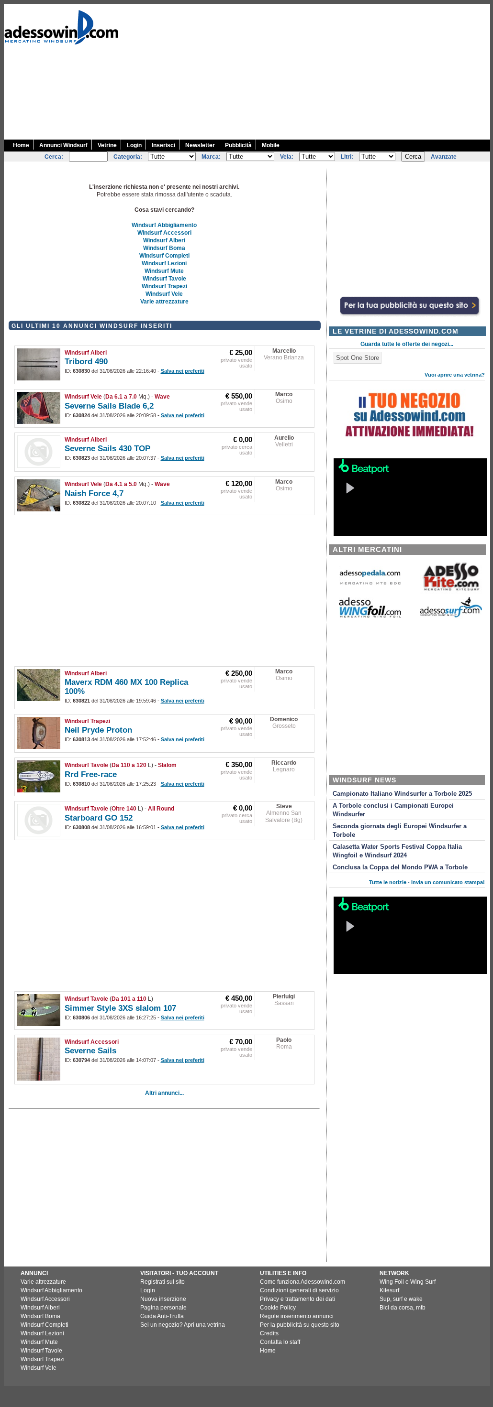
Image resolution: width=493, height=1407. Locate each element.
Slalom (167, 765)
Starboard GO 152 (99, 818)
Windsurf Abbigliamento (164, 225)
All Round (161, 808)
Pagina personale (163, 1307)
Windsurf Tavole (164, 278)
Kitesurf (389, 1290)
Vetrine (107, 145)
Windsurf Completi (164, 255)
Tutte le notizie (387, 882)
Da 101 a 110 (129, 999)
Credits (269, 1333)
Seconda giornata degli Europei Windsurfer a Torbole (400, 830)
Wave (162, 396)
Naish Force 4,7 (94, 493)
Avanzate (444, 156)
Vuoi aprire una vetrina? (455, 375)
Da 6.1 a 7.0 (121, 396)
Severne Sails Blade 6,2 (109, 406)
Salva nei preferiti (182, 371)
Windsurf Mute (164, 271)
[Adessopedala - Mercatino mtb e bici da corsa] (370, 585)
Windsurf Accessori (164, 232)
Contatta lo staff (280, 1342)
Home (21, 145)
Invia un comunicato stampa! (448, 882)
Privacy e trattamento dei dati (297, 1299)
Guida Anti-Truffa (162, 1316)
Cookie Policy (278, 1307)
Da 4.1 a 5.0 (121, 484)
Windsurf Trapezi (164, 286)
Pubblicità (238, 145)
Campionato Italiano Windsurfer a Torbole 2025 (402, 793)
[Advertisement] (320, 71)
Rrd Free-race (91, 774)
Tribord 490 (86, 361)
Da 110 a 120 (129, 765)
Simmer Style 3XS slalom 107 (120, 1008)
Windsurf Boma (164, 248)
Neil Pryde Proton (98, 730)
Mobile (271, 145)
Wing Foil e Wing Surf (408, 1281)
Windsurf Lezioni (164, 263)
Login (134, 145)
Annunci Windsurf (63, 145)
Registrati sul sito (162, 1281)
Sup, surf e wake (401, 1299)
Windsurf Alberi (164, 240)
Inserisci (163, 145)
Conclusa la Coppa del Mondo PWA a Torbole (400, 867)
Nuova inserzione (163, 1299)
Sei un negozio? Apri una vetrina (182, 1324)
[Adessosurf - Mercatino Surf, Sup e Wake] (451, 616)
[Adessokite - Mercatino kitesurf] (451, 591)
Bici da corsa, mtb (403, 1307)
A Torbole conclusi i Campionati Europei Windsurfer (393, 810)
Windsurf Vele (164, 294)
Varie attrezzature (164, 301)
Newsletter (200, 145)
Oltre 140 (124, 808)
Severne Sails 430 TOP (107, 448)
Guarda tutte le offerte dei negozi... (406, 344)
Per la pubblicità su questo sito (299, 1324)
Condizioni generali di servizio (299, 1290)
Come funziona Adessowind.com (302, 1281)
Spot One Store (357, 357)
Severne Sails (90, 1050)
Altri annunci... (164, 1093)
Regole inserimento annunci (297, 1316)
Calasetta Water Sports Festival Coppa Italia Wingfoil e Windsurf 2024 (397, 851)
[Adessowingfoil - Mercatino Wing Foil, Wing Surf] (370, 615)
